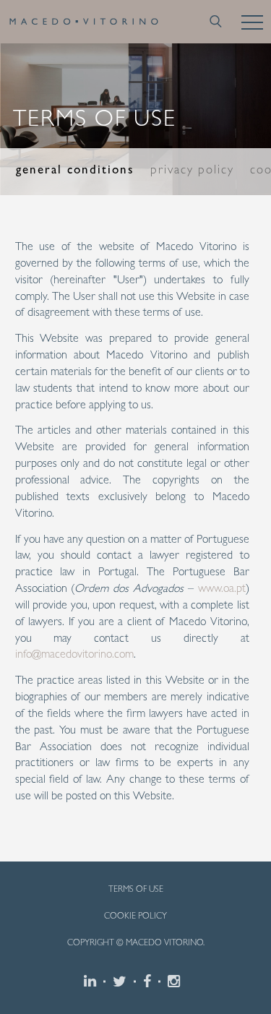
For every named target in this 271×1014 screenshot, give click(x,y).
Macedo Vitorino (84, 21)
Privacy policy (192, 169)
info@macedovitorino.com (74, 654)
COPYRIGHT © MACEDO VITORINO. (136, 942)
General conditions (75, 169)
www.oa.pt (222, 588)
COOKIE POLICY (135, 916)
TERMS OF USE (135, 889)
